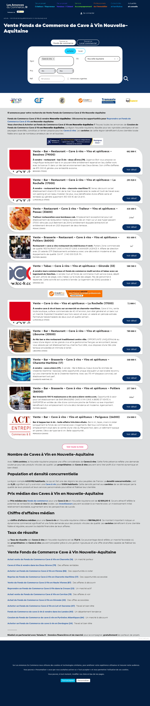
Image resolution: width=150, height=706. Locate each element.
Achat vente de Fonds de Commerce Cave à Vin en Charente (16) (40, 559)
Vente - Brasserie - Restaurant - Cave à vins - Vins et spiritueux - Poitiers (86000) (76, 239)
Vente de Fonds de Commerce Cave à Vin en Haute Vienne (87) (39, 582)
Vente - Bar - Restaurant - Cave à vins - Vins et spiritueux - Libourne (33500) (72, 333)
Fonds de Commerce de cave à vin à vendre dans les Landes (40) (40, 611)
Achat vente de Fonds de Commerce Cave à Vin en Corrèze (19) (39, 594)
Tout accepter (68, 680)
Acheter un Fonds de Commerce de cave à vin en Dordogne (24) (40, 623)
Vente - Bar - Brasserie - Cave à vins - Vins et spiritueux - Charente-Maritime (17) (71, 361)
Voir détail (131, 170)
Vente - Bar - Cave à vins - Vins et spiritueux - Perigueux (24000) (76, 417)
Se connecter (88, 13)
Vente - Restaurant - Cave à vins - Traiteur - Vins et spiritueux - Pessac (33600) (75, 210)
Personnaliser (83, 680)
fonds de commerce (37, 500)
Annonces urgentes (78, 79)
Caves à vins (70, 130)
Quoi (32, 61)
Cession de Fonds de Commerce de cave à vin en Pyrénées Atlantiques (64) (46, 617)
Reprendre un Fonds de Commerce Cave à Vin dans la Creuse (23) (41, 588)
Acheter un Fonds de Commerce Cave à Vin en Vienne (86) (37, 571)
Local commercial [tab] (88, 42)
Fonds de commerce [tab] (63, 42)
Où (77, 59)
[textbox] (56, 63)
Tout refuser (144, 639)
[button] (53, 59)
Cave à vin (51, 484)
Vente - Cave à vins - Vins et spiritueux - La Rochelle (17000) (73, 303)
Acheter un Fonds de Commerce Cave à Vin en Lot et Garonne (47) (41, 606)
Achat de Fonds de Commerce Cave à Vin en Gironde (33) (37, 600)
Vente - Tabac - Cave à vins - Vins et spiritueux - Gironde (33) (74, 266)
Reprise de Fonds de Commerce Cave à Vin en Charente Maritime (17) (43, 577)
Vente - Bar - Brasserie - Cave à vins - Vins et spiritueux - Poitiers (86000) (76, 390)
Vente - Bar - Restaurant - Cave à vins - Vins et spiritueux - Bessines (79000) (72, 153)
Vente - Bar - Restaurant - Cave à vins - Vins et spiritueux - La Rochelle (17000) (74, 182)
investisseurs (66, 503)
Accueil (6, 18)
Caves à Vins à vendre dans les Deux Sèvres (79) (32, 565)
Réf (31, 79)
